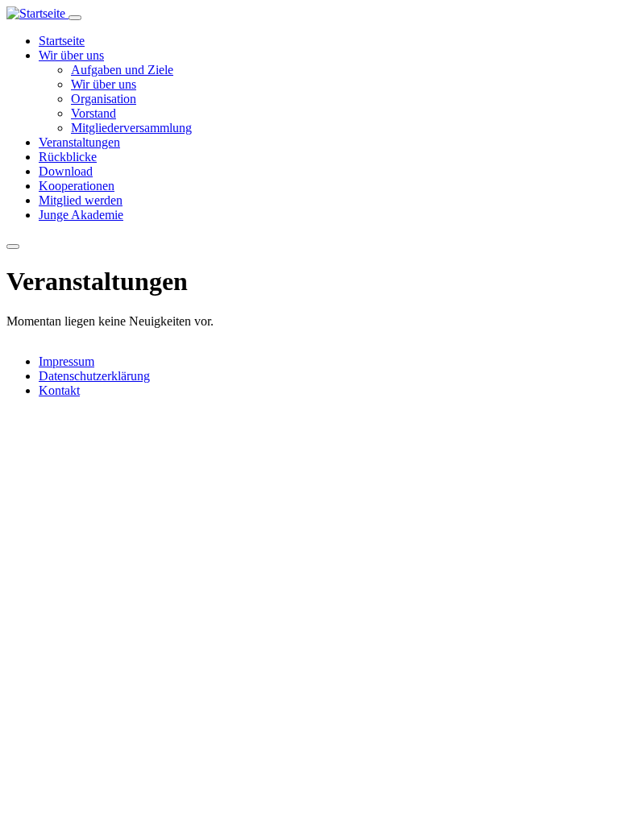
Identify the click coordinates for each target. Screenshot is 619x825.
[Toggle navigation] (75, 17)
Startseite (62, 41)
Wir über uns (71, 55)
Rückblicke (68, 157)
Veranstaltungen (79, 142)
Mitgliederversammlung (131, 128)
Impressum (66, 361)
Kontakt (59, 390)
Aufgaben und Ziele (122, 70)
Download (66, 171)
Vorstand (93, 113)
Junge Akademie (81, 215)
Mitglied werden (81, 200)
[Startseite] (37, 13)
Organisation (103, 99)
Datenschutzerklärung (94, 376)
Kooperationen (76, 186)
